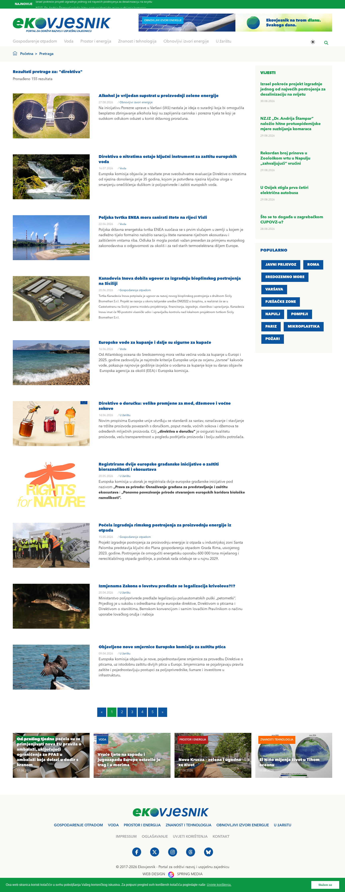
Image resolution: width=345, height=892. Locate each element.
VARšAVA (274, 289)
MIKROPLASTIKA (304, 326)
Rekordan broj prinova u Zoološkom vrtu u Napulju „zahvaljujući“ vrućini (82, 7)
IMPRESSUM (126, 836)
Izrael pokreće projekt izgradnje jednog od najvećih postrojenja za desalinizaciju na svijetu (292, 89)
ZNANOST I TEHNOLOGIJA (188, 825)
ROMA (313, 265)
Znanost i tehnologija (137, 42)
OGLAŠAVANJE (155, 836)
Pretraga (46, 54)
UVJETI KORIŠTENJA (190, 836)
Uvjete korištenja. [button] (219, 884)
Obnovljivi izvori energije (186, 42)
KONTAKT (221, 836)
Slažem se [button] (325, 884)
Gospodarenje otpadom (35, 42)
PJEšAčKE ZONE (280, 302)
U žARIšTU (282, 825)
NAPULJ (272, 314)
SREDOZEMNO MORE (284, 277)
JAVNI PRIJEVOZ (280, 265)
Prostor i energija (95, 42)
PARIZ (271, 326)
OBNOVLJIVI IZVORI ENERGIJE (242, 825)
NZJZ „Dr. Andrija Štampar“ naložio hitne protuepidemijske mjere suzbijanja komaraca (290, 124)
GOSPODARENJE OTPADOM (78, 825)
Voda (68, 42)
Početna (26, 54)
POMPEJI (299, 314)
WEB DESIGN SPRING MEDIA (173, 874)
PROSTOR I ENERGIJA (142, 825)
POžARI (272, 339)
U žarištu (223, 42)
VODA (113, 825)
